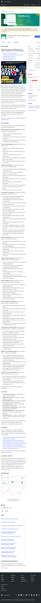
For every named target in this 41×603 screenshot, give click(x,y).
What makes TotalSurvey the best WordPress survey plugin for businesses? (9, 556)
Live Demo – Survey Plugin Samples (10, 53)
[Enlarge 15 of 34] (16, 497)
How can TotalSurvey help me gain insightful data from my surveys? (8, 552)
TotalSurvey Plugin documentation (9, 58)
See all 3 (38, 60)
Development (15, 42)
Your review (30, 89)
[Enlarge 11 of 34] (16, 476)
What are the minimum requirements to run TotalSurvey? (12, 525)
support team (11, 460)
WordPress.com (4, 584)
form (36, 62)
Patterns (12, 581)
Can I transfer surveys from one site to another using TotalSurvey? (8, 540)
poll (39, 62)
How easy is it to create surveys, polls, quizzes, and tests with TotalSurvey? (8, 548)
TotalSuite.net (22, 87)
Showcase (13, 575)
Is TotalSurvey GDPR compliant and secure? (10, 528)
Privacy (2, 581)
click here (13, 466)
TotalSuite (11, 37)
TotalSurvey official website (8, 118)
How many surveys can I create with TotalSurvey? (11, 536)
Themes (12, 577)
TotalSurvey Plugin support (8, 59)
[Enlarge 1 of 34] (7, 476)
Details (3, 42)
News (2, 577)
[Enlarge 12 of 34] (16, 481)
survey (38, 67)
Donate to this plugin (32, 110)
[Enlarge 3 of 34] (7, 487)
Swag (32, 581)
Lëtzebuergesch (7, 595)
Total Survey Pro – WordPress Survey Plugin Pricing (13, 54)
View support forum (32, 99)
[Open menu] (39, 1)
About (2, 575)
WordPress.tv (24, 581)
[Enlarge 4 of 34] (7, 493)
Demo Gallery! (8, 452)
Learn (22, 575)
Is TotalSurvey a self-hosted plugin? (8, 522)
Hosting (2, 579)
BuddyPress (4, 590)
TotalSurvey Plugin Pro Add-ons (9, 56)
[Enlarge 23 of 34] (24, 476)
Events (32, 577)
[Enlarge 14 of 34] (16, 492)
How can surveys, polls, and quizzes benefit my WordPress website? (8, 544)
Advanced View (31, 70)
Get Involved (33, 575)
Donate (33, 579)
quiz (35, 67)
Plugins (12, 579)
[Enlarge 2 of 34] (7, 481)
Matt (2, 586)
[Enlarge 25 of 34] (24, 487)
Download (37, 36)
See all (38, 89)
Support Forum (18, 463)
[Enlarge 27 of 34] (24, 497)
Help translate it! (30, 7)
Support (38, 42)
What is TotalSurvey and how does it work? (9, 518)
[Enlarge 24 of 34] (24, 481)
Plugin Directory (4, 4)
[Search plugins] (12, 11)
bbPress (3, 588)
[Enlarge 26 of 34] (24, 492)
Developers (23, 579)
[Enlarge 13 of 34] (16, 487)
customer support (15, 420)
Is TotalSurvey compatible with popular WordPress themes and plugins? (8, 532)
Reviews (9, 42)
